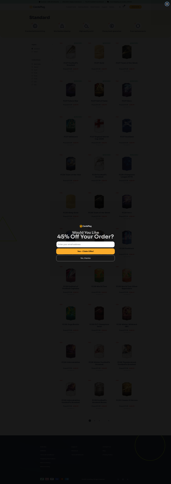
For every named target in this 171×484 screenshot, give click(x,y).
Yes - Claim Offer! (85, 251)
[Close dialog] (167, 4)
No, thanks (86, 258)
